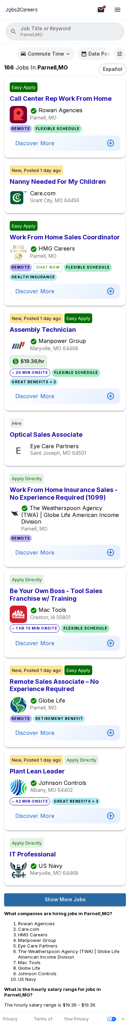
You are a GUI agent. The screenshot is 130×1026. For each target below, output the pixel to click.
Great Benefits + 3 (76, 801)
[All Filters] (119, 54)
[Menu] (117, 10)
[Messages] (101, 10)
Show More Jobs (65, 899)
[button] (65, 31)
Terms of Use (43, 1019)
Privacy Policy (10, 1019)
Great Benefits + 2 (33, 382)
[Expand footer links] (123, 1019)
